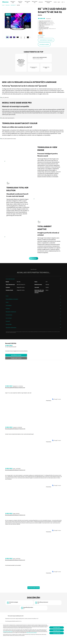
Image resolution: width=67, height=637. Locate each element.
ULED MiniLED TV (13, 5)
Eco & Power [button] (9, 318)
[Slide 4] (17, 37)
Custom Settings (56, 633)
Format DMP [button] (9, 324)
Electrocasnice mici (34, 2)
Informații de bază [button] (10, 279)
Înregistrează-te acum (16, 358)
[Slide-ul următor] (32, 21)
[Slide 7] (28, 37)
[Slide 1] (7, 37)
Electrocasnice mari (27, 2)
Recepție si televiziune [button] (11, 311)
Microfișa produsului (41, 35)
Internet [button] (8, 308)
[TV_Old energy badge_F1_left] (40, 34)
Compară (41, 37)
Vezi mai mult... (33, 258)
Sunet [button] (7, 302)
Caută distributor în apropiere (46, 40)
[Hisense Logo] (5, 1)
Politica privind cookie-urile (7, 631)
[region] (18, 21)
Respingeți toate (56, 630)
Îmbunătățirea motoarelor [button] (12, 299)
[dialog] (33, 630)
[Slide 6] (24, 37)
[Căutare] (64, 2)
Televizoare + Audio (12, 2)
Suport (59, 2)
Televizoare (7, 5)
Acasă (3, 5)
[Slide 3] (14, 37)
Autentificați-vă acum (16, 355)
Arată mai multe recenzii (33, 587)
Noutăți (55, 2)
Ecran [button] (7, 296)
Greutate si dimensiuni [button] (11, 327)
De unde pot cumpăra (44, 44)
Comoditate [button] (8, 305)
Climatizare (41, 2)
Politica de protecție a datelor (32, 632)
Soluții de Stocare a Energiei (48, 2)
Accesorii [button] (8, 321)
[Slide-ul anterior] (3, 21)
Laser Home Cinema (20, 2)
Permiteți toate (56, 627)
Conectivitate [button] (9, 315)
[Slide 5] (21, 37)
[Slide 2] (10, 37)
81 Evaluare (48, 18)
